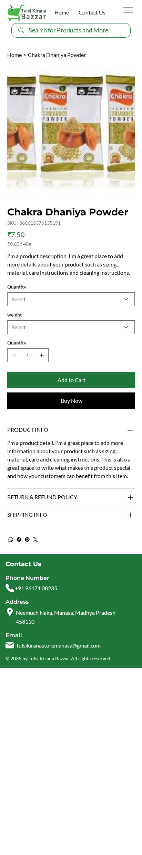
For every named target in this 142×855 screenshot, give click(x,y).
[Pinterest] (27, 539)
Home (61, 12)
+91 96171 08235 (36, 588)
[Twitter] (35, 539)
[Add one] (42, 355)
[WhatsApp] (10, 539)
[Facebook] (19, 539)
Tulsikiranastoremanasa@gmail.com (58, 645)
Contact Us (92, 12)
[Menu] (128, 10)
